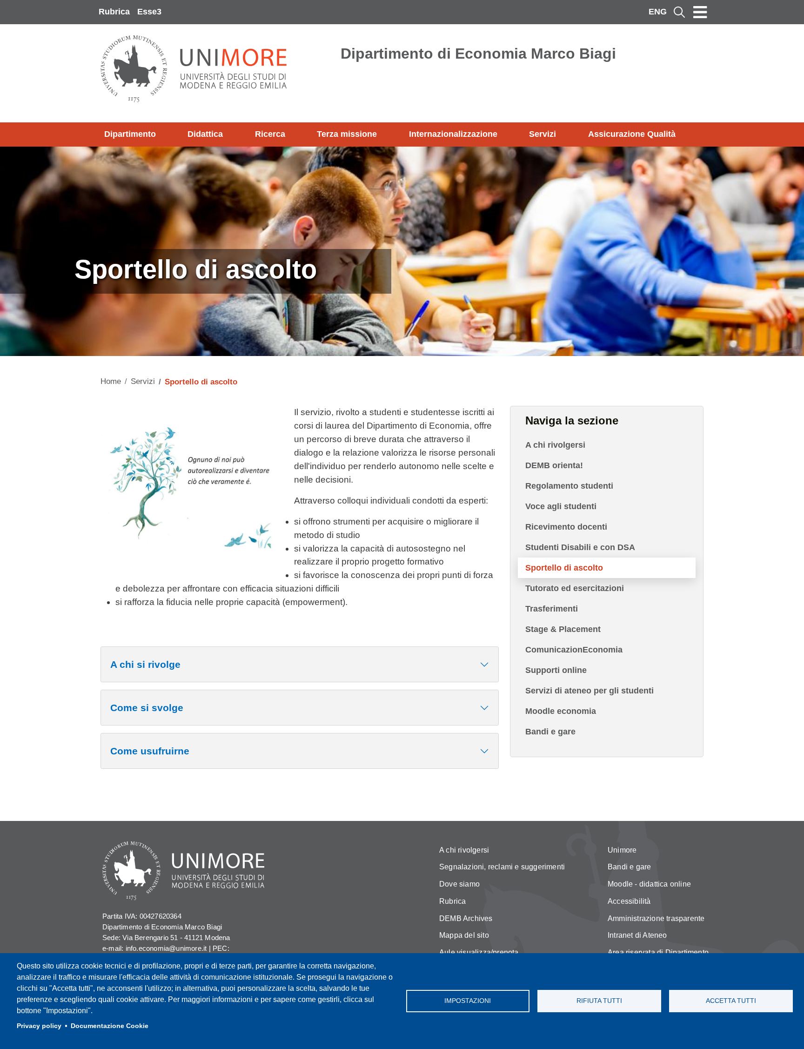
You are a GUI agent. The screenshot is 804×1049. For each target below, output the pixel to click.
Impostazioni (467, 1000)
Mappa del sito (464, 935)
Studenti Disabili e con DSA (580, 547)
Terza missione (347, 134)
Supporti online (556, 670)
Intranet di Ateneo (637, 935)
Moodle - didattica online (649, 884)
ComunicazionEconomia (574, 649)
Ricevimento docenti (566, 526)
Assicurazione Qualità (632, 134)
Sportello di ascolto (564, 567)
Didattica (205, 134)
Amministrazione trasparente (656, 918)
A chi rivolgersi (555, 445)
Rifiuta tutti (599, 1000)
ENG (658, 11)
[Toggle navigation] (700, 12)
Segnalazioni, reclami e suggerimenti (502, 867)
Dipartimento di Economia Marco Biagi (478, 53)
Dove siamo (459, 884)
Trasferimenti (551, 608)
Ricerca (270, 134)
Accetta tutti (731, 1000)
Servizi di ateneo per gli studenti (589, 690)
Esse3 (149, 11)
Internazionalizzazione (453, 134)
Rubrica (114, 11)
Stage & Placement (563, 629)
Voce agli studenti (560, 506)
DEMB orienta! (554, 465)
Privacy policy (39, 1025)
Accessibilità (629, 901)
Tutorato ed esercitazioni (574, 588)
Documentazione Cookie (109, 1025)
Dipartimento (130, 134)
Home (110, 381)
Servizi (542, 134)
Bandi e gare (550, 731)
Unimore (622, 850)
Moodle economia (560, 711)
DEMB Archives (466, 918)
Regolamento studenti (569, 486)
